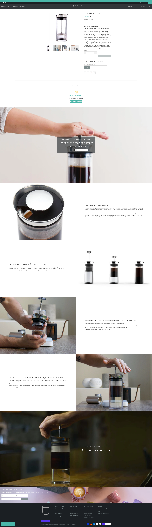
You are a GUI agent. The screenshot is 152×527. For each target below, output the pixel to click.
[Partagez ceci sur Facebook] (88, 73)
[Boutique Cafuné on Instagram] (5, 3)
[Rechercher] (149, 6)
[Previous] (42, 27)
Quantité (85, 50)
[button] (6, 6)
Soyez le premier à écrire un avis (76, 101)
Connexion (144, 3)
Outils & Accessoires (73, 513)
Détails (93, 23)
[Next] (82, 27)
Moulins (71, 508)
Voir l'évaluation (82, 149)
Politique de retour (87, 515)
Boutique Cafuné (47, 524)
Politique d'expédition (88, 513)
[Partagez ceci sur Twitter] (85, 73)
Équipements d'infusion (74, 511)
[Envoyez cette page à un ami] (94, 73)
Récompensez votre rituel (33, 3)
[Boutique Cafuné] (76, 6)
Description (86, 23)
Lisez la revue (69, 149)
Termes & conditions (88, 508)
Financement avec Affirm (89, 517)
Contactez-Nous (21, 3)
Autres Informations (103, 23)
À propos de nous (11, 3)
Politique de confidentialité (89, 511)
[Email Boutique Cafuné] (1, 3)
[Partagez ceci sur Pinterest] (91, 73)
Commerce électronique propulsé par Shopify (69, 524)
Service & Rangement (73, 515)
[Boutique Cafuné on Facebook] (3, 3)
